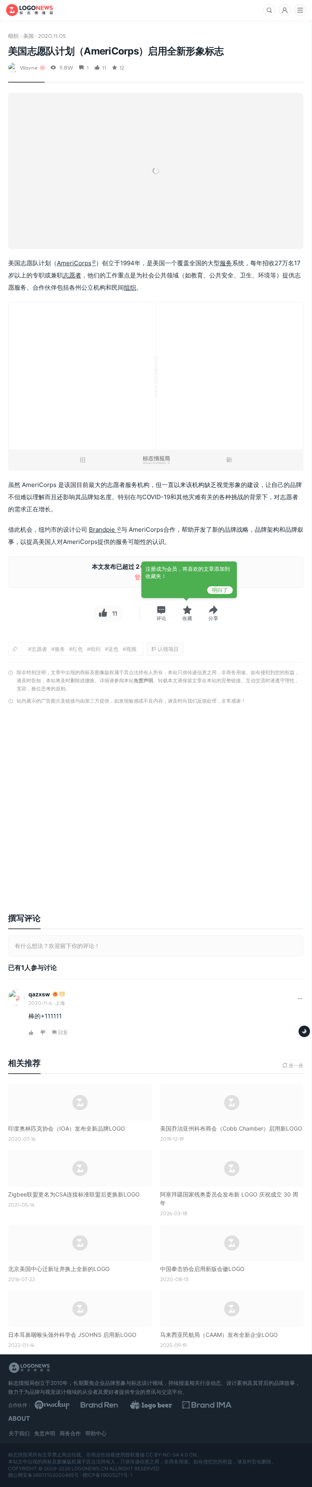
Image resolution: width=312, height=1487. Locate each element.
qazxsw (39, 994)
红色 (77, 649)
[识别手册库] (270, 1404)
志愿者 (72, 275)
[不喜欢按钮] (43, 1033)
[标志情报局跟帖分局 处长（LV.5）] (62, 994)
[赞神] (55, 994)
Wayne (29, 67)
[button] (161, 613)
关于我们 (19, 1433)
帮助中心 (95, 1433)
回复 (63, 1032)
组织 (13, 35)
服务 (226, 263)
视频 (131, 649)
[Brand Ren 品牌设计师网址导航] (135, 1404)
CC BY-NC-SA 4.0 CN (171, 1455)
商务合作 (70, 1433)
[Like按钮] (102, 613)
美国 (28, 35)
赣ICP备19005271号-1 (107, 1475)
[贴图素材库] (68, 1404)
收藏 (187, 618)
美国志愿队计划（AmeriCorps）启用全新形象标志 (116, 51)
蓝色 (113, 649)
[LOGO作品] (203, 1404)
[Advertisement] (155, 804)
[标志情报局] (29, 10)
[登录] (284, 10)
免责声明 (143, 680)
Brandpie (103, 529)
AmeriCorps (74, 263)
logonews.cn (90, 1468)
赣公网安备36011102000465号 (43, 1475)
